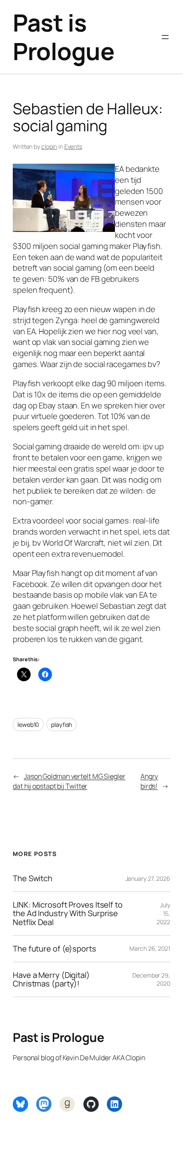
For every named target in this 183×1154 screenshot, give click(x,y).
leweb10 (28, 724)
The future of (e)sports (54, 948)
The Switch (32, 878)
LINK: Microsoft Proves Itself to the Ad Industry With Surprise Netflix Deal (68, 913)
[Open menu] (165, 37)
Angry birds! (149, 781)
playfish (61, 724)
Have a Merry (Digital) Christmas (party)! (51, 979)
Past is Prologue (63, 36)
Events (73, 146)
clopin (49, 146)
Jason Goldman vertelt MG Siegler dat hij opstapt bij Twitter (69, 781)
